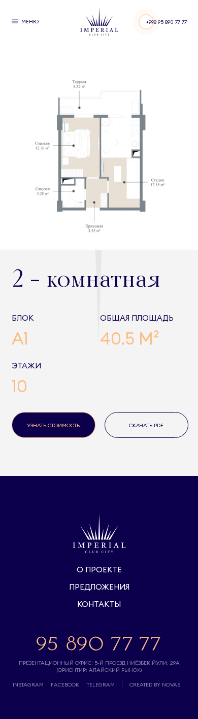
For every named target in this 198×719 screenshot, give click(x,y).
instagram (28, 684)
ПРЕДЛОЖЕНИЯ (99, 587)
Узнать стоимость (53, 425)
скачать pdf (146, 425)
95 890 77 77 (99, 643)
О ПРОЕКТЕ (99, 569)
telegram (101, 684)
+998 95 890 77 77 (166, 21)
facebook (65, 684)
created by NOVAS (154, 684)
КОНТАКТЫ (99, 604)
